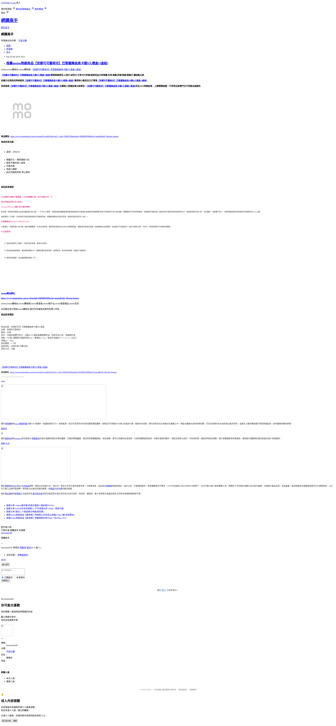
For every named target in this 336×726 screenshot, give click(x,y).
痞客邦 (23, 547)
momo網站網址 (8, 293)
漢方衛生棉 (37, 494)
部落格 (9, 49)
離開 (15, 721)
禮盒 (52, 489)
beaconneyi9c (6, 533)
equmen (18, 438)
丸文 (7, 443)
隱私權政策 (182, 690)
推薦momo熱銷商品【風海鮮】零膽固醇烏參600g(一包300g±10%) (36, 518)
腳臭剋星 (23, 424)
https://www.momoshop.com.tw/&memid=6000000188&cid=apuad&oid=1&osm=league (40, 298)
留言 (29, 547)
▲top (3, 559)
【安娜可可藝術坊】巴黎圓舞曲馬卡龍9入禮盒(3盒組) (56, 69)
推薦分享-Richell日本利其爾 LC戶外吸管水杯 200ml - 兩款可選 (35, 508)
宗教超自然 (22, 555)
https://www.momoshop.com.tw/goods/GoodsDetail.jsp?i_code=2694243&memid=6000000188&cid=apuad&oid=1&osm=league (64, 136)
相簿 (8, 46)
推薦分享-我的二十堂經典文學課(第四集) (25, 512)
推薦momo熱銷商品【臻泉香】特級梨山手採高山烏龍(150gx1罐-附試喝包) (40, 515)
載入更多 (5, 565)
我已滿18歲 (6, 721)
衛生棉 (8, 494)
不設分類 (22, 40)
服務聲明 (193, 690)
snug (3, 381)
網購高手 (9, 20)
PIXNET (148, 690)
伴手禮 (59, 489)
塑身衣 (4, 429)
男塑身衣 (36, 438)
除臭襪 (8, 424)
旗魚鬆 (109, 486)
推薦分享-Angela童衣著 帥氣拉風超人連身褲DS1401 (30, 505)
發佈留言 (5, 581)
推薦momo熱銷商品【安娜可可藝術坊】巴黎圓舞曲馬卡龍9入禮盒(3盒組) (57, 63)
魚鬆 (3, 443)
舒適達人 (19, 494)
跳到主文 (5, 27)
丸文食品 (25, 486)
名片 (8, 52)
